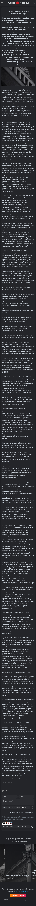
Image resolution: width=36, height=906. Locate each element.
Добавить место (18, 896)
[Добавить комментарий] (32, 898)
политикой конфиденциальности (23, 817)
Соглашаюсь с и (19, 818)
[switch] (32, 812)
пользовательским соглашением (15, 819)
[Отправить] (32, 826)
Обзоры (15, 779)
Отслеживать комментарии (20, 813)
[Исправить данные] (3, 791)
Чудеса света (7, 779)
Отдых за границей (25, 779)
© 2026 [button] (18, 900)
